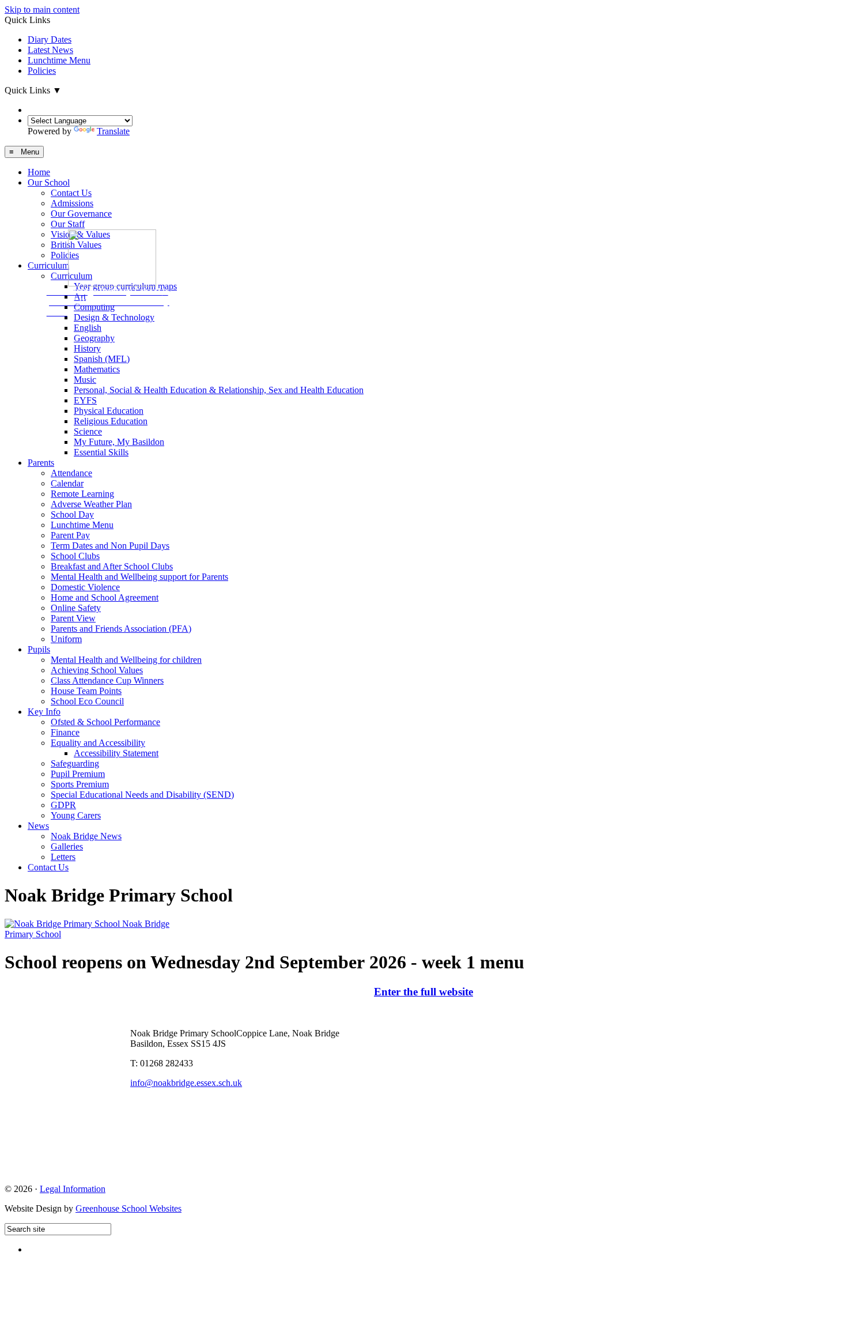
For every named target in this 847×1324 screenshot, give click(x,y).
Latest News (50, 50)
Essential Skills (101, 452)
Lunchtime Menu (59, 60)
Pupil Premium (78, 774)
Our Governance (81, 213)
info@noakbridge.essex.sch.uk (186, 1083)
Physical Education (108, 411)
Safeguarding (75, 763)
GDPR (63, 805)
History (87, 348)
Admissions (72, 203)
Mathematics (97, 369)
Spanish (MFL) (102, 359)
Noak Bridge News (86, 836)
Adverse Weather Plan (91, 504)
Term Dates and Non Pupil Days (110, 545)
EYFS (85, 400)
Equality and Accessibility (98, 743)
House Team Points (86, 691)
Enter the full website (423, 992)
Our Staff (68, 224)
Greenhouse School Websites (128, 1208)
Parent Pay (70, 535)
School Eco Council (87, 701)
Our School (49, 182)
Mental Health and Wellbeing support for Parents (139, 577)
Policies (42, 71)
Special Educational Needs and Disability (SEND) (142, 794)
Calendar (67, 483)
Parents (41, 462)
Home (39, 172)
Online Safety (76, 608)
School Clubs (75, 556)
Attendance (71, 473)
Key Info (44, 711)
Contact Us (71, 193)
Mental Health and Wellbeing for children (126, 660)
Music (85, 379)
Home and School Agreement (104, 597)
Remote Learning (82, 494)
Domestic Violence (85, 587)
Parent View (73, 618)
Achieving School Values (97, 670)
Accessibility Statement (116, 753)
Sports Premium (80, 784)
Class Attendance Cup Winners (107, 680)
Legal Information (72, 1189)
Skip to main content (42, 9)
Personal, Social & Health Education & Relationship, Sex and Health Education (219, 390)
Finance (65, 732)
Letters (63, 857)
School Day (72, 514)
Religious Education (111, 421)
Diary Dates (49, 39)
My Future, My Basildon (119, 442)
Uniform (66, 639)
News (38, 826)
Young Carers (76, 815)
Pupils (39, 649)
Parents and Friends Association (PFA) (121, 628)
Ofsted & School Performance (105, 722)
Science (88, 431)
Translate (113, 131)
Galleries (67, 846)
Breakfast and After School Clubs (112, 566)
